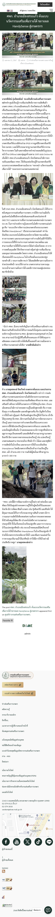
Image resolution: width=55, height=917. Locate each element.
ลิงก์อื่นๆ (5, 720)
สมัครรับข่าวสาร (11, 685)
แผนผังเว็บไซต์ (7, 792)
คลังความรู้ (6, 709)
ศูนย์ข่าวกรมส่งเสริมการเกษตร (17, 614)
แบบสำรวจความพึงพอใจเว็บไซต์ (17, 693)
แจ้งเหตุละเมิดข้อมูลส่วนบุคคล (13, 740)
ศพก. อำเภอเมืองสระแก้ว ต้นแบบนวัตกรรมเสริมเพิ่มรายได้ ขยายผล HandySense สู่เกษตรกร (27, 21)
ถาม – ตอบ (6, 756)
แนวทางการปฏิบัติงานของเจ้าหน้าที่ (15, 726)
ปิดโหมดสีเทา (45, 4)
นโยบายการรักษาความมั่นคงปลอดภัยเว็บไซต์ (18, 781)
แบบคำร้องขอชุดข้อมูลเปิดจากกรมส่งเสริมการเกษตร (21, 751)
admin (23, 60)
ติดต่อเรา (5, 761)
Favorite (7, 620)
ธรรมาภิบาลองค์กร (9, 715)
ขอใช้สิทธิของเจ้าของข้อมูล (11, 745)
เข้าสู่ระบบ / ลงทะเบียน (27, 10)
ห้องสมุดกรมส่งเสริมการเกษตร (13, 731)
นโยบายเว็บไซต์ (7, 770)
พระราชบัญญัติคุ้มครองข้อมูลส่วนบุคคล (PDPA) (19, 776)
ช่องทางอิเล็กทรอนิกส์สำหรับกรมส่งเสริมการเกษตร (20, 786)
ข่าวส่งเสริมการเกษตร (10, 704)
